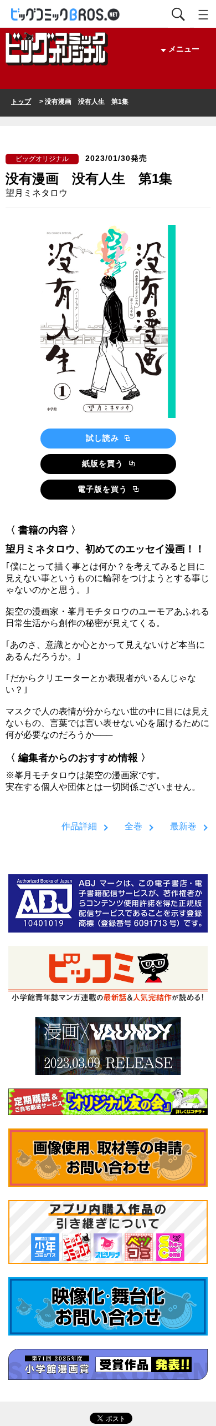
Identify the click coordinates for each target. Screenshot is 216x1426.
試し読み (104, 438)
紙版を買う (104, 463)
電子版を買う (104, 489)
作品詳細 (79, 826)
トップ (21, 101)
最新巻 (183, 826)
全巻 (133, 826)
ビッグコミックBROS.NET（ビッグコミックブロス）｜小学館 (66, 14)
